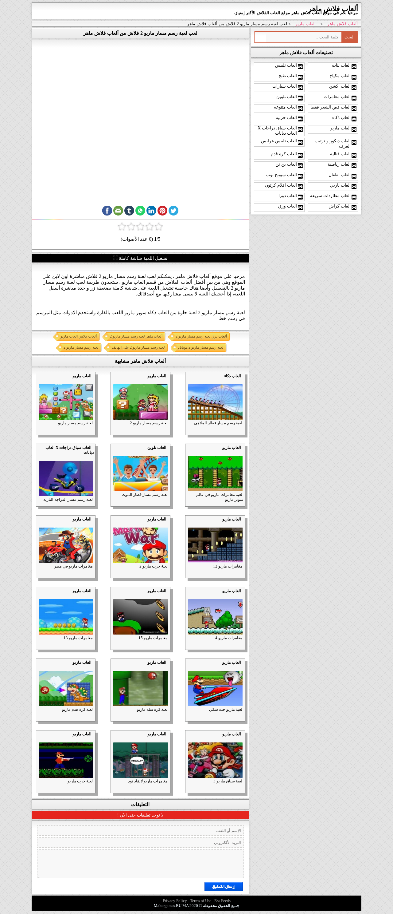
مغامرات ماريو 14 (227, 637)
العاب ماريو (305, 24)
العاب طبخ (287, 75)
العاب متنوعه (285, 107)
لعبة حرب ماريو (80, 781)
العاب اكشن (340, 86)
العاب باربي (340, 185)
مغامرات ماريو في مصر (73, 566)
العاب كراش (340, 206)
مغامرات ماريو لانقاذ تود (148, 781)
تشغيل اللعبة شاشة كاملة (142, 258)
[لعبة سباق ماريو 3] (215, 739)
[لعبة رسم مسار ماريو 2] (140, 380)
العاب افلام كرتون (281, 185)
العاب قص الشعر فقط (331, 107)
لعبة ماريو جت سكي (225, 709)
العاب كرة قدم (284, 153)
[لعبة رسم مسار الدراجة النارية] (65, 457)
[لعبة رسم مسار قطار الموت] (140, 452)
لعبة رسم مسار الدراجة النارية (68, 499)
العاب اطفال (340, 174)
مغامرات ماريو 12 (227, 566)
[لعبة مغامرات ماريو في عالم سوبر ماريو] (215, 452)
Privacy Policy (175, 900)
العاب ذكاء (232, 376)
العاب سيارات (284, 86)
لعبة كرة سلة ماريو (152, 709)
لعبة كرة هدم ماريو (77, 709)
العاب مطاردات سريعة (330, 195)
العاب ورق (287, 206)
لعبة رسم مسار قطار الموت (145, 494)
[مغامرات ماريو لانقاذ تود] (140, 739)
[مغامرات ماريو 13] (65, 595)
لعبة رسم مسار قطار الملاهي (218, 423)
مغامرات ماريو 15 (153, 637)
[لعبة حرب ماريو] (65, 739)
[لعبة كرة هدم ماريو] (65, 667)
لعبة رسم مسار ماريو (75, 423)
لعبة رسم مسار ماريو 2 (149, 423)
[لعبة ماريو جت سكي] (215, 667)
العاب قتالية (340, 153)
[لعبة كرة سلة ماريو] (140, 667)
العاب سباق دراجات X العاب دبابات (277, 130)
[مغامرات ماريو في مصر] (65, 524)
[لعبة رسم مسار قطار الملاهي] (215, 380)
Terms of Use (200, 900)
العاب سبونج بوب (281, 174)
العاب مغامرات (337, 96)
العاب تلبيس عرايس (279, 140)
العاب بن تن (286, 164)
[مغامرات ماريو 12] (215, 524)
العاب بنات (341, 65)
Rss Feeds (222, 900)
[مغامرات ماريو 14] (215, 595)
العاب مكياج (340, 75)
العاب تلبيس (286, 65)
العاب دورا (287, 195)
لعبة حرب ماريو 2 (153, 566)
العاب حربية (286, 117)
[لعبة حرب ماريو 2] (140, 524)
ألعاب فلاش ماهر (342, 24)
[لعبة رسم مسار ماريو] (65, 380)
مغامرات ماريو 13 (78, 637)
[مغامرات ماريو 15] (140, 595)
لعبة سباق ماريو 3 (227, 781)
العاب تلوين (156, 447)
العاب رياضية (339, 164)
